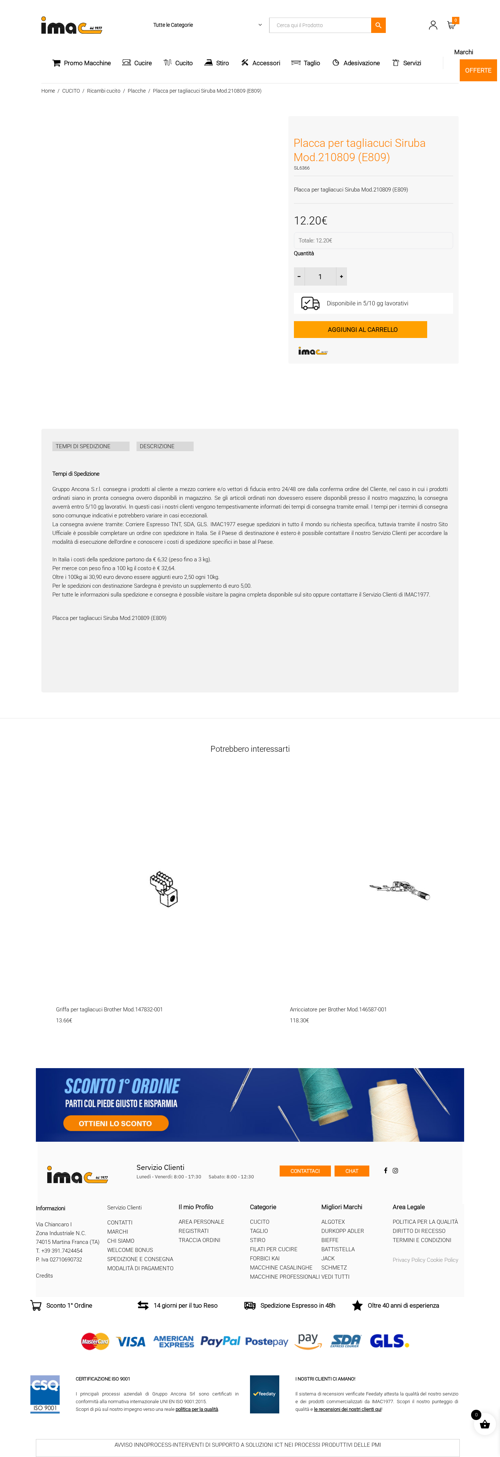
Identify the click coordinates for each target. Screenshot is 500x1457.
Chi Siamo (120, 1241)
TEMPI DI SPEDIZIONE (83, 446)
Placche (137, 91)
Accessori (266, 63)
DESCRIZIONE (157, 446)
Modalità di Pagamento (140, 1268)
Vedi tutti (335, 1277)
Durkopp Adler (342, 1231)
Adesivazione (362, 63)
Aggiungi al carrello (363, 329)
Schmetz (334, 1267)
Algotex (333, 1222)
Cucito (184, 63)
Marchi (117, 1232)
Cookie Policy (442, 1260)
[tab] (91, 446)
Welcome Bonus (130, 1250)
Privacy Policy (409, 1260)
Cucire (143, 63)
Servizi (412, 63)
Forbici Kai (265, 1258)
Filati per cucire (274, 1249)
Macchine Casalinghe (281, 1267)
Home (48, 91)
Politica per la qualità (425, 1222)
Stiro (222, 63)
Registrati (194, 1231)
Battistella (338, 1249)
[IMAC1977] (349, 351)
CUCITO (71, 91)
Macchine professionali (285, 1277)
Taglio (312, 63)
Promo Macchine (87, 63)
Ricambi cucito (103, 91)
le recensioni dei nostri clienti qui (347, 1409)
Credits (44, 1275)
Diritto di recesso (419, 1231)
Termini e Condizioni (422, 1240)
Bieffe (330, 1240)
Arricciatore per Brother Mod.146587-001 (338, 1009)
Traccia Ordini (199, 1240)
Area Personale (201, 1222)
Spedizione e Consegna (140, 1259)
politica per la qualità (197, 1409)
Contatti (120, 1222)
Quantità (304, 253)
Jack (328, 1258)
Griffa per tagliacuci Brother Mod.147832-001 (109, 1009)
